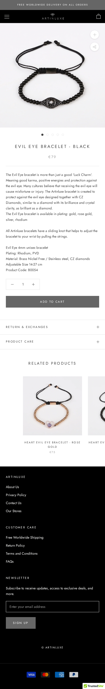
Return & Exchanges (27, 327)
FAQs (10, 561)
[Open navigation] (6, 16)
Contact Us (13, 502)
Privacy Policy (16, 494)
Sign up (21, 623)
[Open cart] (98, 16)
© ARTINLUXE (52, 647)
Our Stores (13, 510)
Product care (20, 341)
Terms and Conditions (22, 553)
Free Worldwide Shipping (24, 537)
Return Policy (15, 545)
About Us (12, 486)
